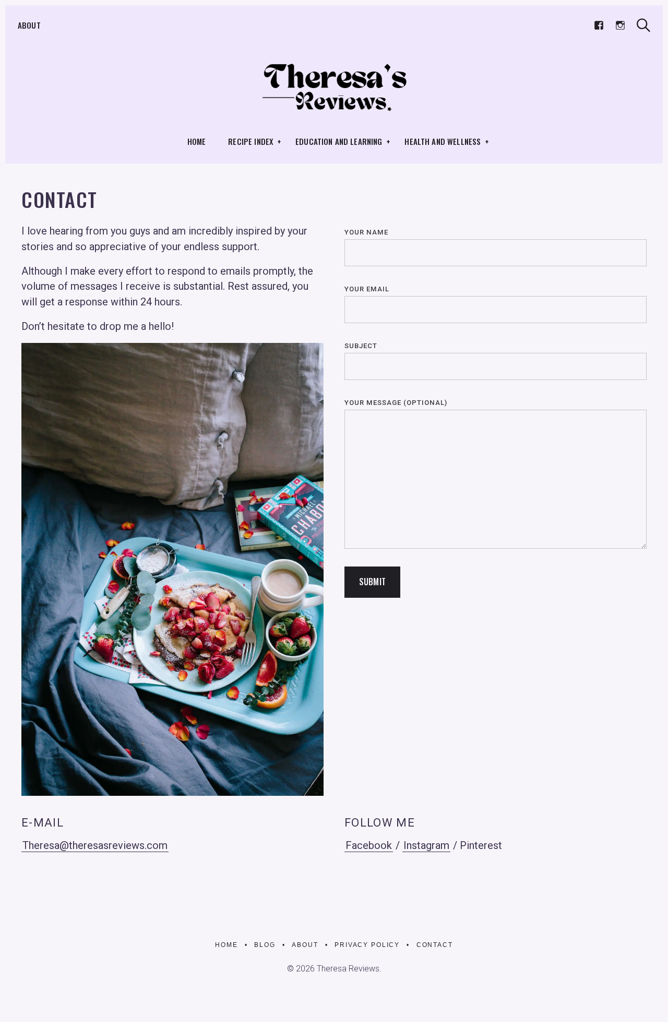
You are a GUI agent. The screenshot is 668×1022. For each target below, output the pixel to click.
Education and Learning (338, 141)
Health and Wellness (442, 141)
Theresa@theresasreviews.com (95, 845)
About (29, 25)
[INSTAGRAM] (620, 26)
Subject (360, 346)
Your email (366, 289)
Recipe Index (250, 141)
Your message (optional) (395, 403)
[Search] (643, 25)
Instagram (426, 845)
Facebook (368, 845)
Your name (366, 232)
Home (196, 141)
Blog (264, 945)
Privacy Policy (367, 945)
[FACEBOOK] (599, 26)
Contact (434, 945)
